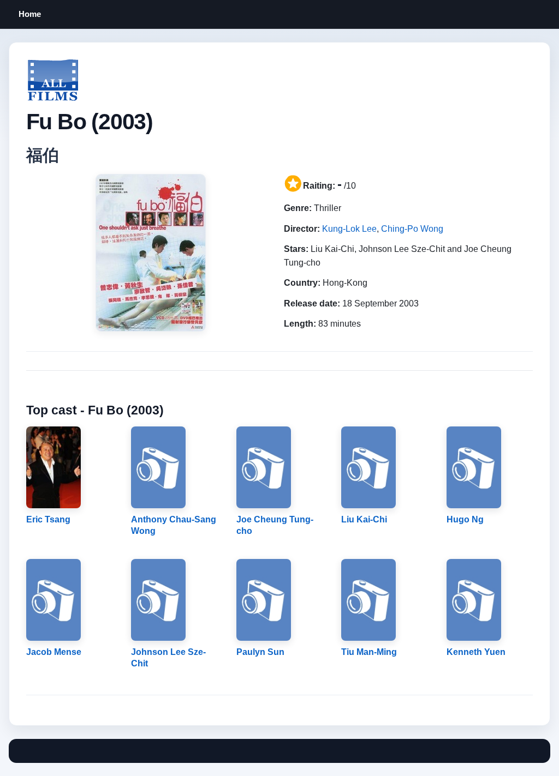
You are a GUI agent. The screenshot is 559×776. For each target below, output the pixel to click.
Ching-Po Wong (412, 228)
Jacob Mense (53, 652)
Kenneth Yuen (476, 652)
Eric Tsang (48, 519)
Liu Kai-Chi (364, 519)
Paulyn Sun (260, 652)
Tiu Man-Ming (369, 652)
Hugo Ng (465, 519)
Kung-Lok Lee (349, 228)
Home (30, 14)
